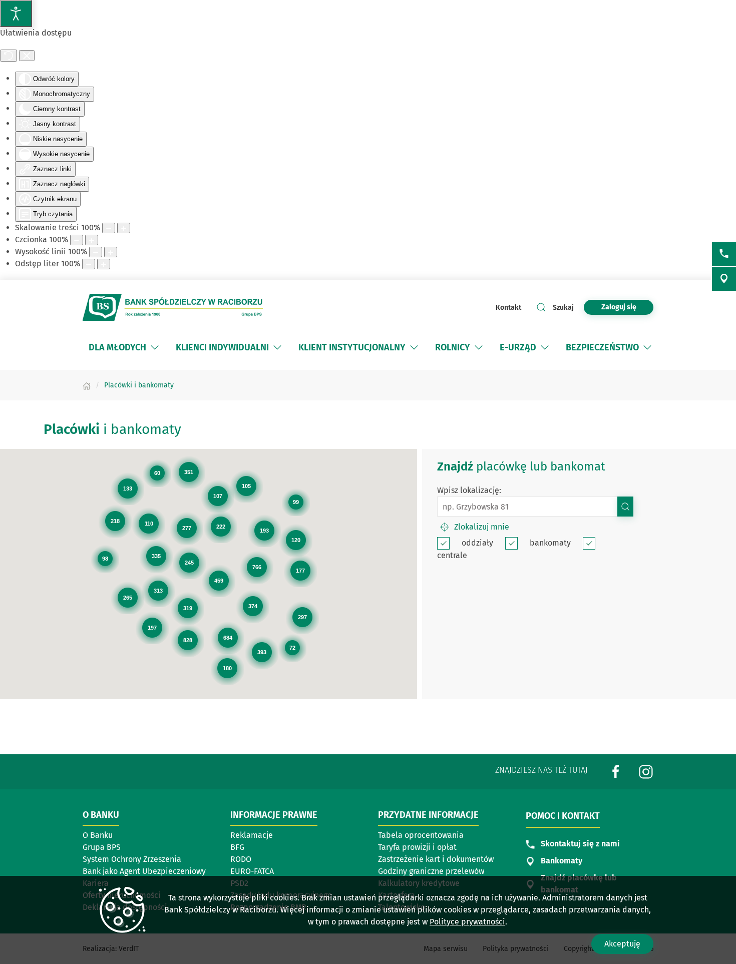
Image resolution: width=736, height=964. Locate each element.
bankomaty (550, 543)
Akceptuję (622, 943)
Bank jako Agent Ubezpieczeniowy (144, 871)
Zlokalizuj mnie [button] (481, 527)
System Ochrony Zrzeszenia (132, 859)
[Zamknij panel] (27, 55)
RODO (240, 859)
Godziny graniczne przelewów (431, 871)
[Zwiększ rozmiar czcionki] (91, 240)
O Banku (98, 835)
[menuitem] (125, 347)
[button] (155, 347)
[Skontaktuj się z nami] (724, 254)
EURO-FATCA (252, 871)
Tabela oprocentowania (421, 835)
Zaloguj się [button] (618, 307)
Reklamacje (251, 835)
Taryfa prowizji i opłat (417, 847)
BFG (237, 847)
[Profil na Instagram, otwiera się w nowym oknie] (645, 771)
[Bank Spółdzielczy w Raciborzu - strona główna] (173, 307)
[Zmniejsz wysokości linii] (95, 252)
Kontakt (508, 307)
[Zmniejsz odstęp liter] (88, 264)
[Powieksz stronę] (123, 228)
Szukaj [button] (563, 307)
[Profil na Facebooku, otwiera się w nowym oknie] (615, 771)
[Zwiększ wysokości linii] (110, 252)
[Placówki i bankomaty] (724, 279)
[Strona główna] (87, 385)
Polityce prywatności (467, 921)
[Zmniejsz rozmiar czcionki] (76, 240)
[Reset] (8, 56)
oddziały (477, 543)
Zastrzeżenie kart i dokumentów (436, 859)
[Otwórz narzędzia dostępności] (16, 13)
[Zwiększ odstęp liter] (103, 264)
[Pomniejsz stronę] (108, 228)
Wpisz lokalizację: (469, 490)
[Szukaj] (625, 507)
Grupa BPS (102, 847)
